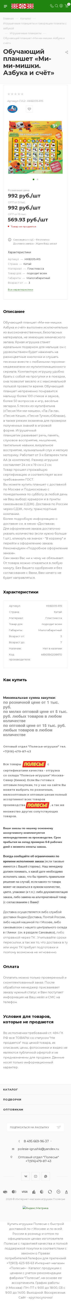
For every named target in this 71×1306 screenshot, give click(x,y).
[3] (15, 94)
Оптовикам (13, 1109)
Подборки (12, 1099)
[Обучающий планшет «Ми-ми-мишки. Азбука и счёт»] (35, 147)
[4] (18, 94)
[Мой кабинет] (61, 6)
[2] (12, 94)
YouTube (35, 1176)
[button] (34, 179)
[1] (8, 94)
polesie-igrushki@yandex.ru (38, 1149)
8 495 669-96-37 (36, 1141)
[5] (22, 94)
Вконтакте (25, 1176)
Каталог (10, 1089)
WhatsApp (45, 1176)
